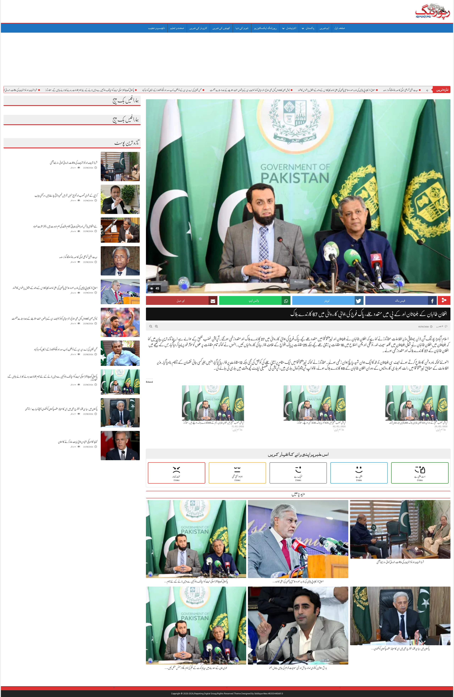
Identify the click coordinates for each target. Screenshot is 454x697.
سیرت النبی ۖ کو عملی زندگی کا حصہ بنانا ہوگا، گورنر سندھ (78, 257)
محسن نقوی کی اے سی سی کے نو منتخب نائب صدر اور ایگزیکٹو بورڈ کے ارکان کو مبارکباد (208, 90)
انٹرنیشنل (291, 28)
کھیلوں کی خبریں (221, 28)
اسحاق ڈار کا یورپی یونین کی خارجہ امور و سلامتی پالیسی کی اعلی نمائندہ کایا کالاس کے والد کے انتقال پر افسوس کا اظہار (372, 90)
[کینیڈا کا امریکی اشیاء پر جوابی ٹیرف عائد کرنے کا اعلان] (120, 445)
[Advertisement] (227, 59)
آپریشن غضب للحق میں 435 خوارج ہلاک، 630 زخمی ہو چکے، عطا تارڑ (321, 423)
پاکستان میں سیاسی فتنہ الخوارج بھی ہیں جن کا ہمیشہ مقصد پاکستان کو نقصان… (400, 649)
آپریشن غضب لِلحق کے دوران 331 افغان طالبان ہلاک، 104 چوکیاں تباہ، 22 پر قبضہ (418, 423)
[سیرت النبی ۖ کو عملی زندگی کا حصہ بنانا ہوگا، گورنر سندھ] (120, 261)
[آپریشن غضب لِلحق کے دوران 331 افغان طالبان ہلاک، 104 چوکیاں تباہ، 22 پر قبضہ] (398, 403)
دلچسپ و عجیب (156, 28)
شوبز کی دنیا (242, 28)
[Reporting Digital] (424, 11)
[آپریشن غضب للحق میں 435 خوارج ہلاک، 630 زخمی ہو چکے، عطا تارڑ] (297, 403)
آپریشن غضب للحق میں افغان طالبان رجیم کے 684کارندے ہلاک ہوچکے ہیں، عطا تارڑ (213, 423)
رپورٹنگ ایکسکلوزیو (265, 28)
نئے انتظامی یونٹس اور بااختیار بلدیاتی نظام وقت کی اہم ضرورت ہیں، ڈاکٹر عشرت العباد (65, 226)
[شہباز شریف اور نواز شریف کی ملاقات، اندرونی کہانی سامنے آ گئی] (120, 166)
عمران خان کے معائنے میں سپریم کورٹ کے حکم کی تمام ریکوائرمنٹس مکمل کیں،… (196, 668)
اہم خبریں (324, 28)
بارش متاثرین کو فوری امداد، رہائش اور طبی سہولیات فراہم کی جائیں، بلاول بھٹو (298, 668)
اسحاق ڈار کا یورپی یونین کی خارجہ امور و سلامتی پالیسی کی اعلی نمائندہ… (298, 581)
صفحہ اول (340, 28)
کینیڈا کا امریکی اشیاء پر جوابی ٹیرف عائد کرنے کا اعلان (77, 442)
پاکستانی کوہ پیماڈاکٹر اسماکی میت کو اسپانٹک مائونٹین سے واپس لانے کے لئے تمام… (196, 581)
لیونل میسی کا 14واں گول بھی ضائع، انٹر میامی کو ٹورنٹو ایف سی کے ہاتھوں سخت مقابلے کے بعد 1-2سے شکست (286, 90)
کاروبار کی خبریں (198, 28)
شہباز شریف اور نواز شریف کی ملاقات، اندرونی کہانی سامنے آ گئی (51, 90)
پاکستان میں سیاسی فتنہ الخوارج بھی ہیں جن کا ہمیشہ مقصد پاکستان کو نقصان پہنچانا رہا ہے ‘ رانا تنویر (61, 409)
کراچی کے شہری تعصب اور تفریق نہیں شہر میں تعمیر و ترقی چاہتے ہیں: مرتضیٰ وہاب (66, 195)
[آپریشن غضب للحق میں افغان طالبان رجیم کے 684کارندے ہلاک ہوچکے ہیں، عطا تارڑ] (195, 403)
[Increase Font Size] (156, 326)
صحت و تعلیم (177, 28)
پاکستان (310, 28)
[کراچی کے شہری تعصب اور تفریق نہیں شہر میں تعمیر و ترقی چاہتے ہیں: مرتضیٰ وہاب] (120, 199)
